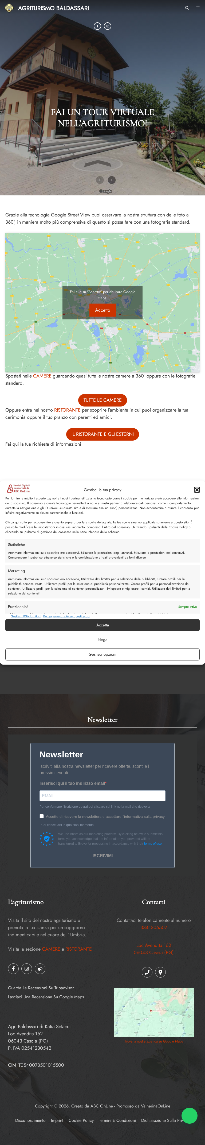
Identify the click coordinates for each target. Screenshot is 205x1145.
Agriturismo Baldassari (53, 8)
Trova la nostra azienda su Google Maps (154, 1041)
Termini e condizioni (117, 1120)
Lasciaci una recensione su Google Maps (46, 997)
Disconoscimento (30, 1120)
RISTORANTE (67, 410)
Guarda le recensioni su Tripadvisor (41, 988)
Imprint (57, 1120)
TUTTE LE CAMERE (103, 400)
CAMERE (42, 375)
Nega (102, 640)
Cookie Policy (81, 1120)
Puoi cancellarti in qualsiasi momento (67, 825)
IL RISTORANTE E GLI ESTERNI (103, 434)
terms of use (153, 844)
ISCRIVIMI (103, 855)
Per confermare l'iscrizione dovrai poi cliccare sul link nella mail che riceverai (95, 807)
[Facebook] (97, 26)
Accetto (102, 309)
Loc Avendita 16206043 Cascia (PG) (154, 949)
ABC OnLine (101, 1106)
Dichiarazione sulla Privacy (165, 1120)
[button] (197, 490)
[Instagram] (107, 26)
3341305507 (153, 927)
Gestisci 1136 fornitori (26, 616)
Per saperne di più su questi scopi (66, 616)
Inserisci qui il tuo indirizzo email (72, 783)
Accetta (102, 625)
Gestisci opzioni (102, 654)
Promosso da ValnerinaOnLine (143, 1106)
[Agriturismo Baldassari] (9, 8)
